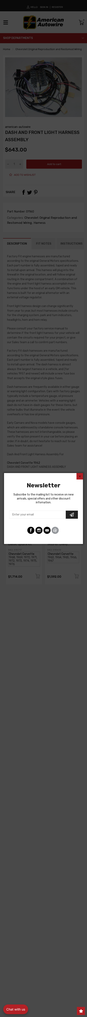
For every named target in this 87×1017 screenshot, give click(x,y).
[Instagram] (38, 530)
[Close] (79, 476)
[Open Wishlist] (81, 1011)
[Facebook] (30, 530)
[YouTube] (47, 530)
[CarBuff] (55, 530)
